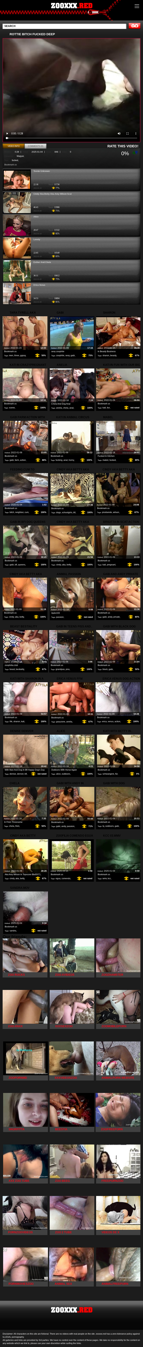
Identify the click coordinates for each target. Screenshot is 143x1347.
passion (60, 617)
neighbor (19, 512)
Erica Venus (39, 285)
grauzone (60, 721)
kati (104, 407)
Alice (36, 217)
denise (13, 774)
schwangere (108, 774)
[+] (133, 152)
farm (17, 460)
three (16, 355)
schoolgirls (67, 512)
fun (108, 407)
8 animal (71, 11)
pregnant (111, 564)
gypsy (23, 355)
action (23, 460)
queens (21, 564)
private (116, 617)
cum (27, 512)
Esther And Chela (42, 262)
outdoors (66, 774)
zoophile (60, 355)
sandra (13, 930)
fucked (15, 160)
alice (58, 774)
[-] (137, 152)
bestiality (20, 669)
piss (68, 669)
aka (64, 564)
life (11, 721)
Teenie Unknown (41, 171)
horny (71, 460)
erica (104, 721)
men (11, 355)
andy (110, 617)
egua (58, 878)
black (105, 669)
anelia (59, 408)
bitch (12, 512)
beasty (113, 355)
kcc (109, 878)
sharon (106, 355)
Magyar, (20, 156)
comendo (66, 878)
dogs (58, 512)
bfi (74, 512)
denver (20, 774)
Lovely (36, 239)
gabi (73, 355)
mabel (105, 460)
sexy (67, 355)
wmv (105, 878)
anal (71, 408)
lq (103, 826)
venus (111, 721)
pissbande (107, 512)
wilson (116, 512)
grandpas (60, 669)
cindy (58, 564)
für (116, 774)
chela (65, 408)
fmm (17, 826)
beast (12, 669)
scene (12, 407)
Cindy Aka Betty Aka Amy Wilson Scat (52, 194)
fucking (59, 460)
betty (69, 564)
